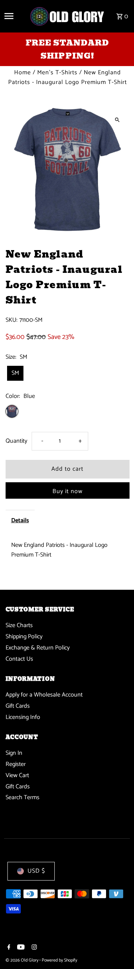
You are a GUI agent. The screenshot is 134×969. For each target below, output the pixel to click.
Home (22, 73)
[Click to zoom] (117, 119)
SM (15, 373)
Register (16, 764)
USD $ (36, 871)
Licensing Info (23, 717)
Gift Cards (18, 706)
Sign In (14, 753)
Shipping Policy (24, 637)
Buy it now (67, 491)
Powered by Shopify (59, 960)
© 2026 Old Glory (22, 960)
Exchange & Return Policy (38, 648)
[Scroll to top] (118, 949)
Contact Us (19, 659)
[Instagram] (33, 948)
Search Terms (22, 797)
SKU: (11, 320)
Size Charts (19, 625)
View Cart (17, 775)
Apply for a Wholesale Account (44, 695)
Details (20, 520)
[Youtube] (20, 948)
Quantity (16, 441)
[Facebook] (8, 948)
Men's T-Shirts (57, 73)
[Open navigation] (14, 16)
